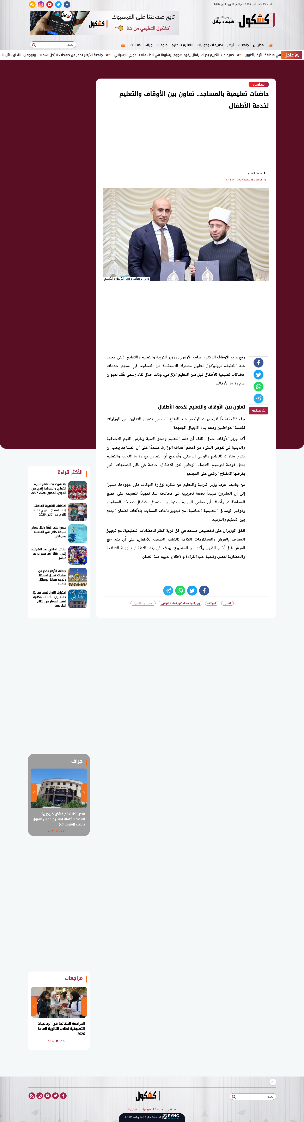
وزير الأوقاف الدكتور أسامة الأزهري (180, 603)
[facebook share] (258, 363)
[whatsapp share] (258, 387)
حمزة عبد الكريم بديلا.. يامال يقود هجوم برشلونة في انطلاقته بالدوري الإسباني (205, 55)
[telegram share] (258, 398)
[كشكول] (256, 20)
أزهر (230, 45)
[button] (64, 831)
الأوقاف (211, 603)
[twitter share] (258, 375)
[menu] (123, 45)
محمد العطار (255, 173)
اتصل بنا (132, 1109)
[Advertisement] (168, 140)
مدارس (258, 45)
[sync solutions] (171, 1117)
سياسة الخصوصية (152, 1109)
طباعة (257, 410)
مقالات (135, 45)
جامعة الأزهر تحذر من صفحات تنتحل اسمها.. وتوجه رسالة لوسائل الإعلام (79, 55)
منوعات (162, 45)
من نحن (172, 1109)
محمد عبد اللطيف (143, 603)
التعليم (227, 603)
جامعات (243, 45)
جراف (149, 45)
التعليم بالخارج (182, 45)
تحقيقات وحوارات (210, 45)
